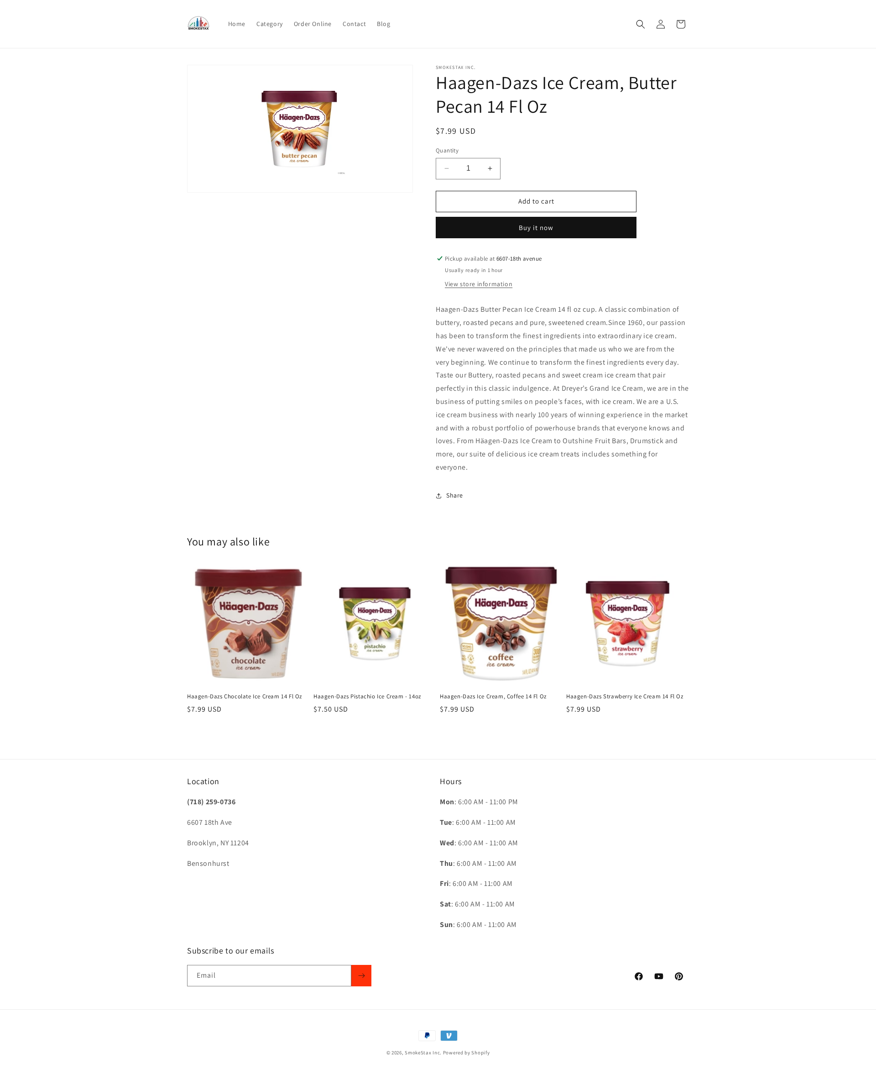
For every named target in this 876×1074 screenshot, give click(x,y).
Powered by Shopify (466, 1052)
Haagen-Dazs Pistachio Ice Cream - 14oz (367, 696)
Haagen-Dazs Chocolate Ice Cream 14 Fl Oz (244, 696)
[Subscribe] (361, 975)
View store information (478, 284)
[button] (641, 24)
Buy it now (536, 227)
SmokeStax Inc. (423, 1052)
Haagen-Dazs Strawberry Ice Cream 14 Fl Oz (624, 696)
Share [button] (454, 495)
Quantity (447, 150)
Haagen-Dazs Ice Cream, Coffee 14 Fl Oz (493, 696)
